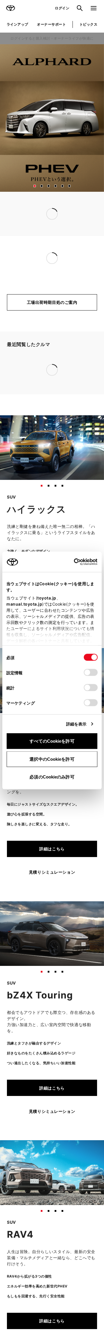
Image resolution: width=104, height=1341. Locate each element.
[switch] (91, 672)
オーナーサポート (51, 24)
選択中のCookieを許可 (51, 758)
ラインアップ (17, 24)
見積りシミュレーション (52, 535)
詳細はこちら (51, 512)
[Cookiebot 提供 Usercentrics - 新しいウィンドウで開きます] (72, 561)
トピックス (88, 24)
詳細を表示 (76, 723)
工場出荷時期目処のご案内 (52, 302)
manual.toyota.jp (24, 604)
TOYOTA (10, 8)
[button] (35, 186)
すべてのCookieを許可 (51, 741)
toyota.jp (46, 597)
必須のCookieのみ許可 (51, 776)
